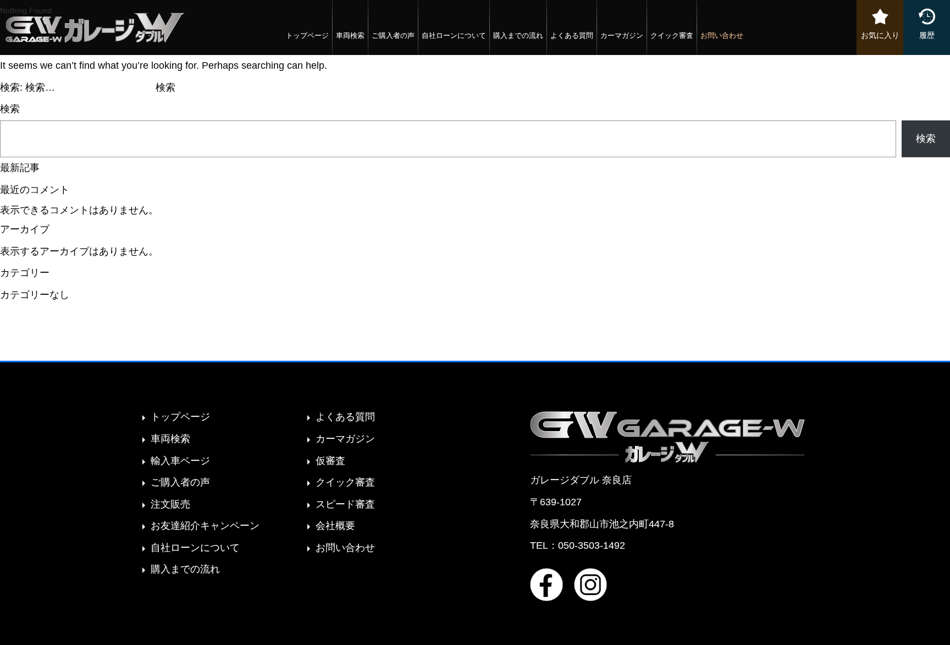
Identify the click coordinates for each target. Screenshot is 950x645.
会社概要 (335, 525)
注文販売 (170, 504)
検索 (10, 108)
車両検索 (350, 35)
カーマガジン (621, 35)
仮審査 (330, 460)
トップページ (307, 35)
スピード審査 (345, 504)
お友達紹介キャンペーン (205, 525)
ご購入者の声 (393, 35)
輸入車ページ (180, 460)
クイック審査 (671, 35)
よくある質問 (571, 35)
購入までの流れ (518, 35)
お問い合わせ (721, 35)
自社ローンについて (454, 35)
